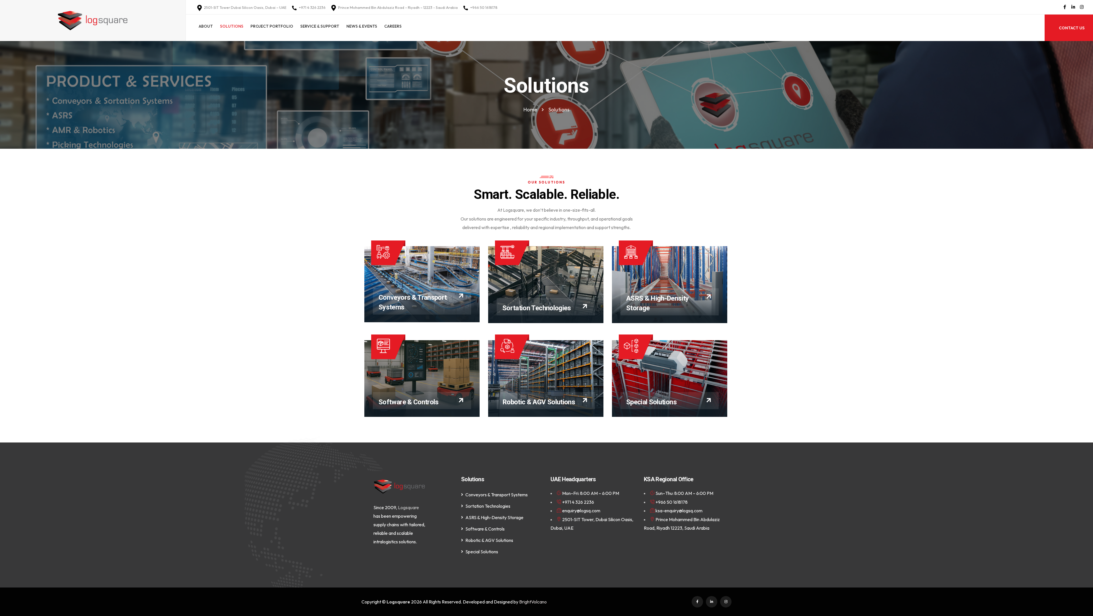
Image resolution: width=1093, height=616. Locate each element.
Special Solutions (651, 402)
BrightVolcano (533, 602)
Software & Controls (409, 402)
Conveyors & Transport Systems (496, 494)
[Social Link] (1064, 7)
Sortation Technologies (536, 308)
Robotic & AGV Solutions (538, 402)
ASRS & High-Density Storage (494, 517)
